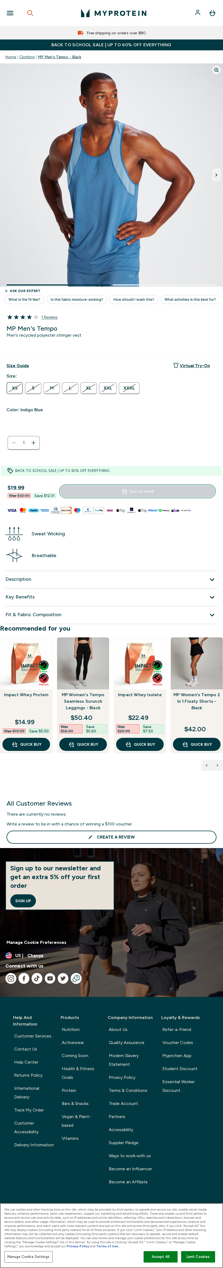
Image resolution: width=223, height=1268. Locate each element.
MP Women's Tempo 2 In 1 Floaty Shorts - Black (197, 701)
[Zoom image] (216, 70)
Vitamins (70, 1138)
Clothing (27, 57)
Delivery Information (34, 1145)
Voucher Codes (177, 1042)
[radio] (15, 388)
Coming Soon (75, 1055)
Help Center (26, 1062)
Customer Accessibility (26, 1127)
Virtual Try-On (195, 365)
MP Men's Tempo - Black (59, 57)
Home (10, 57)
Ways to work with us (130, 1155)
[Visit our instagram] (10, 978)
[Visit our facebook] (23, 978)
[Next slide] (222, 707)
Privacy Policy (122, 1077)
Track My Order (29, 1110)
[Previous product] (206, 765)
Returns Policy (28, 1075)
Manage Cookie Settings (28, 1257)
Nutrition (71, 1029)
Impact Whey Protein (26, 694)
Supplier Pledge (123, 1142)
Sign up (23, 901)
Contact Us (25, 1049)
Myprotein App (176, 1055)
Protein (69, 1090)
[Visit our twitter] (63, 978)
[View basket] (212, 13)
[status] (23, 442)
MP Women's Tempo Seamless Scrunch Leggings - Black (83, 701)
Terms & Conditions (128, 1090)
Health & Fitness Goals (78, 1073)
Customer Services (32, 1036)
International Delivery (26, 1092)
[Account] (198, 13)
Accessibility (121, 1129)
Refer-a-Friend (176, 1029)
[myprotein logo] (113, 13)
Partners (117, 1116)
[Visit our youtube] (50, 978)
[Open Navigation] (10, 13)
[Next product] (217, 765)
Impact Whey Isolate (140, 694)
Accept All (160, 1257)
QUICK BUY (30, 744)
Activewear (73, 1042)
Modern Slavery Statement (124, 1060)
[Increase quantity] (33, 442)
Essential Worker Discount (178, 1086)
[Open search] (30, 13)
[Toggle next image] (216, 175)
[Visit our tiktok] (37, 978)
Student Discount (179, 1068)
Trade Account (123, 1103)
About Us (118, 1029)
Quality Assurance (126, 1042)
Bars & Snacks (75, 1103)
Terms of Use (107, 1246)
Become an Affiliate (128, 1182)
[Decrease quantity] (14, 442)
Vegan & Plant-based (76, 1121)
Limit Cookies (198, 1257)
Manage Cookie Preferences (36, 942)
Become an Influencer (130, 1168)
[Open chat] (76, 978)
